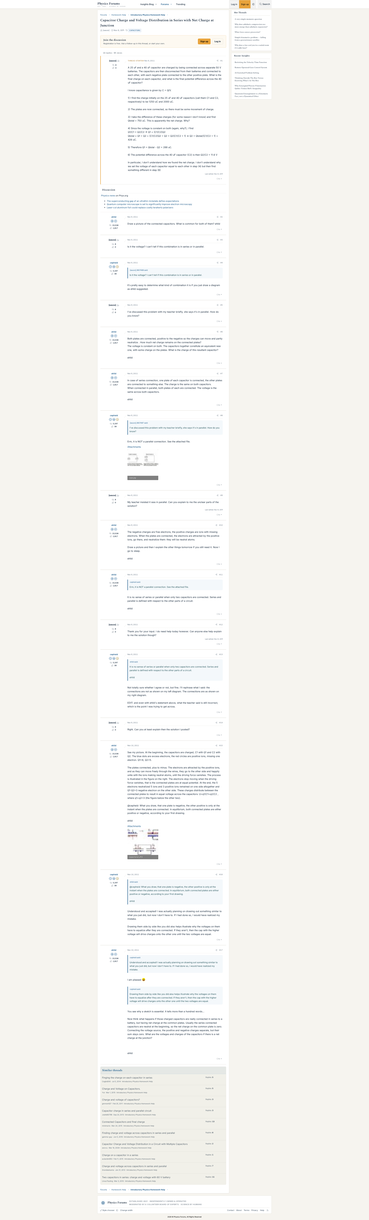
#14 (221, 722)
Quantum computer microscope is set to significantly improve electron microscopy (149, 204)
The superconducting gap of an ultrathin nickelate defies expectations (143, 201)
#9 (221, 495)
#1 (221, 61)
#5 (221, 305)
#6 (221, 332)
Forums (165, 4)
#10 (221, 525)
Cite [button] (218, 178)
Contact (230, 1210)
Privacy (254, 1210)
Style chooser (108, 1210)
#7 (221, 373)
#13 (221, 654)
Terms (246, 1210)
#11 (221, 575)
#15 (221, 745)
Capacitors (134, 30)
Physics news (108, 195)
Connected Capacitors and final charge (123, 1121)
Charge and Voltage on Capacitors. (121, 1088)
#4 (221, 263)
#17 (221, 950)
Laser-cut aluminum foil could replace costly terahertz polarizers (140, 207)
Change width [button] (126, 1210)
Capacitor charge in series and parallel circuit (126, 1110)
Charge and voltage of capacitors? (121, 1099)
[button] (156, 4)
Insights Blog (147, 4)
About (239, 1210)
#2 (221, 217)
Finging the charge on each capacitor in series (127, 1077)
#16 (221, 874)
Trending (180, 4)
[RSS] (268, 1210)
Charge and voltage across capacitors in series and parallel (134, 1166)
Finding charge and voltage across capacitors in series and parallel (138, 1132)
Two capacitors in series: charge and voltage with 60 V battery (136, 1177)
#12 (221, 624)
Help (262, 1210)
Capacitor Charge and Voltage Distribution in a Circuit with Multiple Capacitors (145, 1144)
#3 (221, 240)
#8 (221, 415)
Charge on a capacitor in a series (120, 1155)
